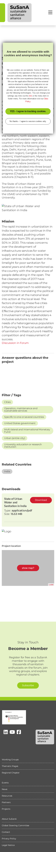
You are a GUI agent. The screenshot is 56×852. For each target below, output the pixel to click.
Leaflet (51, 584)
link (30, 96)
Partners (6, 802)
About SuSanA (9, 819)
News (4, 789)
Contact (6, 832)
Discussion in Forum (15, 343)
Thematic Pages (10, 766)
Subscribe (28, 685)
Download (41, 500)
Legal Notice (8, 845)
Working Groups (10, 759)
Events (5, 782)
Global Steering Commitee (15, 825)
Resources (7, 795)
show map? (28, 568)
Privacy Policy (9, 838)
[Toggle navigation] (50, 12)
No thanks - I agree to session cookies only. (28, 121)
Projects (6, 809)
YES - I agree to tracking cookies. (28, 111)
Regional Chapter (11, 772)
